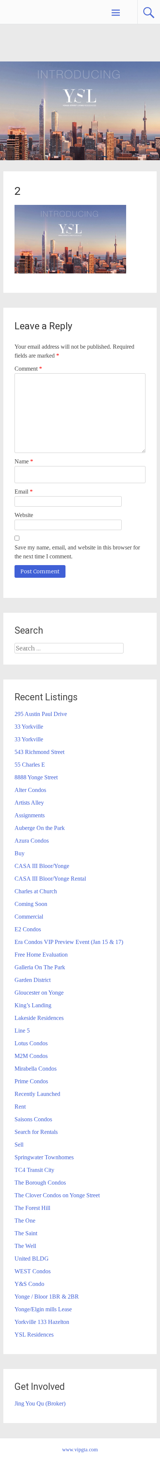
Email (24, 491)
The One (25, 1220)
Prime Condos (31, 1081)
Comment (28, 368)
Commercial (29, 916)
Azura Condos (32, 840)
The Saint (26, 1233)
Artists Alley (29, 802)
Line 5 (22, 1030)
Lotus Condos (31, 1043)
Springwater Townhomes (44, 1157)
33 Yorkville (29, 726)
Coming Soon (31, 904)
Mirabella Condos (36, 1068)
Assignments (30, 815)
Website (24, 515)
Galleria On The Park (40, 967)
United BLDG (32, 1258)
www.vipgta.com (80, 1449)
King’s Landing (33, 1005)
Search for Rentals (36, 1132)
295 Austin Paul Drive (41, 714)
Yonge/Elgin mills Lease (43, 1309)
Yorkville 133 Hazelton (42, 1322)
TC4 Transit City (34, 1170)
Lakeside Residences (39, 1018)
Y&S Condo (29, 1284)
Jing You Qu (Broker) (40, 1403)
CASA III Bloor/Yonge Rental (50, 878)
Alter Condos (30, 790)
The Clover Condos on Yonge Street (57, 1195)
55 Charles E (30, 764)
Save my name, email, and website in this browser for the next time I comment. (77, 552)
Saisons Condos (33, 1119)
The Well (25, 1246)
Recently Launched (37, 1094)
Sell (19, 1144)
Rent (20, 1106)
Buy (20, 853)
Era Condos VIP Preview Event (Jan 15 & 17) (69, 942)
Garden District (33, 980)
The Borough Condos (40, 1182)
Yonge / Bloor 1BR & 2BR (47, 1296)
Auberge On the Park (40, 828)
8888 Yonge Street (36, 777)
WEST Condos (33, 1271)
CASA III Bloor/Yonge (42, 866)
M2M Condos (31, 1056)
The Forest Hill (32, 1208)
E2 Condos (28, 929)
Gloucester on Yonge (39, 992)
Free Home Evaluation (41, 954)
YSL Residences (34, 1334)
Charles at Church (36, 891)
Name (24, 461)
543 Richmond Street (39, 752)
